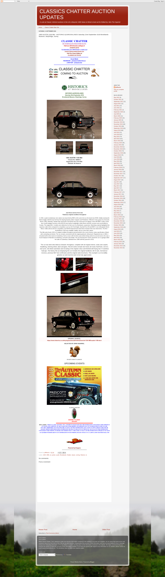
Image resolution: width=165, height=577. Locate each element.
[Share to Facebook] (63, 453)
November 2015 (118, 223)
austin (57, 455)
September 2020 (118, 112)
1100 (44, 455)
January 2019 (117, 144)
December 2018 (118, 147)
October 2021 (117, 99)
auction (54, 455)
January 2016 (117, 219)
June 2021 (117, 107)
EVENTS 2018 (74, 48)
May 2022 (116, 97)
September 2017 (118, 177)
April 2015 (116, 237)
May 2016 (116, 210)
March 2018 (117, 165)
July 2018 (116, 157)
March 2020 (117, 116)
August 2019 (117, 130)
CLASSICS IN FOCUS (74, 55)
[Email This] (58, 453)
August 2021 (117, 103)
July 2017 (116, 182)
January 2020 (117, 120)
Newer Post (43, 529)
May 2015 (116, 235)
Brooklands (63, 455)
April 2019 (116, 138)
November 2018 (118, 149)
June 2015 (117, 233)
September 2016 (118, 202)
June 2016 (117, 208)
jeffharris (118, 87)
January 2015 (117, 243)
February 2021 (118, 109)
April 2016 (116, 212)
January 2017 (117, 194)
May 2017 (116, 186)
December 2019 (118, 122)
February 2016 (118, 216)
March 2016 (117, 215)
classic (73, 455)
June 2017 (117, 184)
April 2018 (116, 163)
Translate (68, 554)
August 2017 (117, 179)
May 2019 (116, 136)
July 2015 (116, 231)
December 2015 (118, 221)
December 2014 (118, 245)
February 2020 (118, 118)
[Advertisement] (74, 515)
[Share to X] (62, 453)
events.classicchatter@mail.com (74, 51)
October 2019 (117, 126)
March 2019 (117, 140)
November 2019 (118, 124)
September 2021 (118, 101)
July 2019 (116, 132)
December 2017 (118, 171)
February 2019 (118, 142)
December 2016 (118, 196)
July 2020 (116, 114)
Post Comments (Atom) (52, 533)
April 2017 (116, 188)
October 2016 (117, 200)
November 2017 (118, 173)
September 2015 (118, 227)
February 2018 (118, 167)
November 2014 (118, 247)
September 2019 (118, 128)
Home (40, 27)
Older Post (106, 529)
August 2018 (117, 155)
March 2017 (117, 190)
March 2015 (117, 239)
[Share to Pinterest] (65, 453)
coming (78, 455)
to (86, 455)
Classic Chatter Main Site (52, 27)
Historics (83, 455)
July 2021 (116, 105)
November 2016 (118, 198)
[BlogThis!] (60, 453)
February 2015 (118, 241)
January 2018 (117, 169)
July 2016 (116, 206)
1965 (47, 455)
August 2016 (117, 204)
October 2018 (117, 151)
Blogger (92, 562)
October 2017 (117, 175)
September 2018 (118, 153)
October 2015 (117, 225)
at (50, 455)
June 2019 (117, 134)
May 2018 (116, 161)
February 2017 (118, 192)
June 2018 (117, 159)
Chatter (69, 455)
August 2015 (117, 229)
